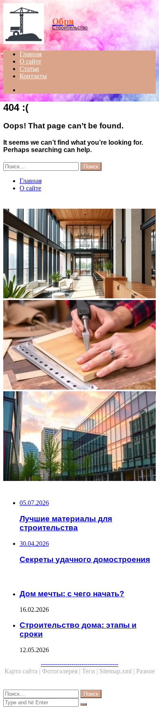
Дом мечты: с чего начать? (72, 593)
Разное (145, 671)
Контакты (33, 76)
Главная (31, 54)
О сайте (30, 61)
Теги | (90, 671)
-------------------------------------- (79, 663)
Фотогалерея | (62, 671)
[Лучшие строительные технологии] (79, 437)
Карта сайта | (23, 671)
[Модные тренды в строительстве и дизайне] (79, 254)
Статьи (29, 68)
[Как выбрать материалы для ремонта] (79, 345)
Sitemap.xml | (117, 671)
